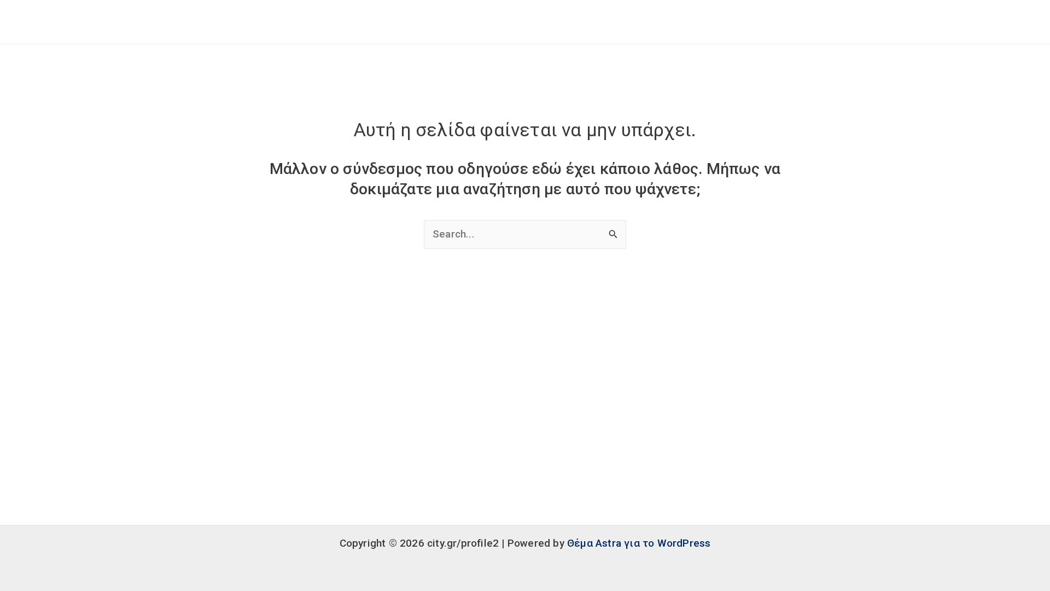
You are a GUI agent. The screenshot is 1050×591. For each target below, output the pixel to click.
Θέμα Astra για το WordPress (638, 543)
